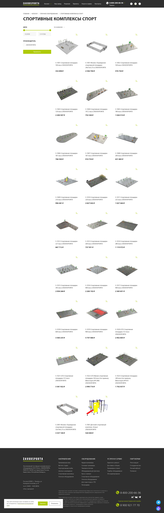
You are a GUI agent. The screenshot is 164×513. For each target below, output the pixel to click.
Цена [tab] (25, 27)
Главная (26, 14)
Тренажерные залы (64, 462)
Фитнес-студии (63, 465)
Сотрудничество (135, 465)
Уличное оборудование (49, 14)
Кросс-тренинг (86, 474)
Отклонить (54, 503)
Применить (37, 52)
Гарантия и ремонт (113, 462)
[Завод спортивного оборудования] (31, 3)
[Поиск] (131, 4)
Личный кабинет (135, 468)
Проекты (76, 4)
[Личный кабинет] (140, 4)
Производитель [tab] (29, 41)
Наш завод (57, 4)
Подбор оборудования (114, 471)
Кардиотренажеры (87, 462)
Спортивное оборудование (90, 476)
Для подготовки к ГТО (89, 482)
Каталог (46, 4)
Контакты (98, 4)
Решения (67, 4)
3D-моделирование (113, 474)
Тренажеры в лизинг (113, 468)
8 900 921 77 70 (130, 505)
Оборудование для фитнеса (91, 471)
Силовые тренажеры (88, 465)
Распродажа (85, 485)
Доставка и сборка (113, 465)
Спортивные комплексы (66, 474)
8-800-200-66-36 (116, 3)
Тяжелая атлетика (87, 468)
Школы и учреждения (65, 471)
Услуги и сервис (87, 4)
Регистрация (134, 462)
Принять (43, 503)
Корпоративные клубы (65, 468)
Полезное (133, 471)
